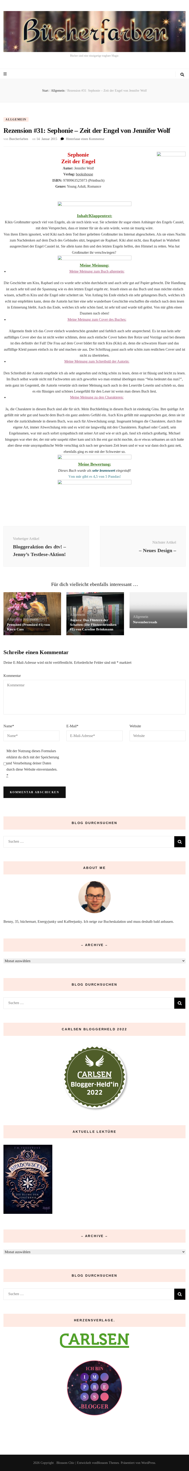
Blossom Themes (108, 1463)
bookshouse (84, 174)
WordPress (148, 1463)
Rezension (30, 619)
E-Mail (72, 726)
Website (135, 726)
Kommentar (12, 676)
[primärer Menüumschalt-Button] (5, 74)
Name (8, 726)
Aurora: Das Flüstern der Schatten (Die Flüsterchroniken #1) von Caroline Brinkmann (93, 624)
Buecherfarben (18, 139)
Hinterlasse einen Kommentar (85, 139)
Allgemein (16, 119)
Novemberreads (145, 622)
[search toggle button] (182, 75)
